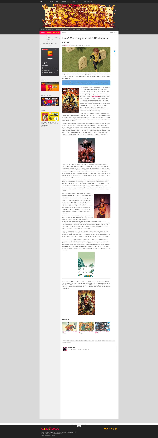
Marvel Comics (81, 340)
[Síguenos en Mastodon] (50, 32)
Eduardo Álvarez (67, 45)
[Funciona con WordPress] (46, 435)
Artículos (89, 1)
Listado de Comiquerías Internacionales (63, 29)
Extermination (72, 340)
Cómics (41, 1)
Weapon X (103, 340)
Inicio (72, 424)
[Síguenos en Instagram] (56, 32)
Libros (78, 1)
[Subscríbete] (58, 32)
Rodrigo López (59, 433)
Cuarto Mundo (52, 432)
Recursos (77, 424)
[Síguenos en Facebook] (52, 32)
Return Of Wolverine (98, 340)
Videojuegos (72, 1)
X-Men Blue (113, 340)
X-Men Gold (64, 342)
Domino (68, 340)
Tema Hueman (55, 435)
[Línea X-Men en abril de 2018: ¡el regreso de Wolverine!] (102, 326)
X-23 (107, 340)
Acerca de (84, 424)
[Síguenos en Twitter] (54, 32)
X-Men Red (69, 342)
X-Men (110, 340)
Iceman (77, 340)
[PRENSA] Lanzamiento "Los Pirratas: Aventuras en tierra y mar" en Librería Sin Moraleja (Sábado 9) (49, 124)
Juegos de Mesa (65, 1)
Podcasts (83, 1)
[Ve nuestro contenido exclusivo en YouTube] (48, 32)
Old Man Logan (91, 340)
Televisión (51, 1)
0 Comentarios (113, 32)
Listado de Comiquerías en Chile (47, 29)
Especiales (84, 29)
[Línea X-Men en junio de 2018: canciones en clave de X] (86, 326)
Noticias (57, 1)
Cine (47, 1)
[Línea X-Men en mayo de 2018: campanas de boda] (69, 326)
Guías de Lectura (76, 29)
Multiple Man (86, 340)
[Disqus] (89, 370)
